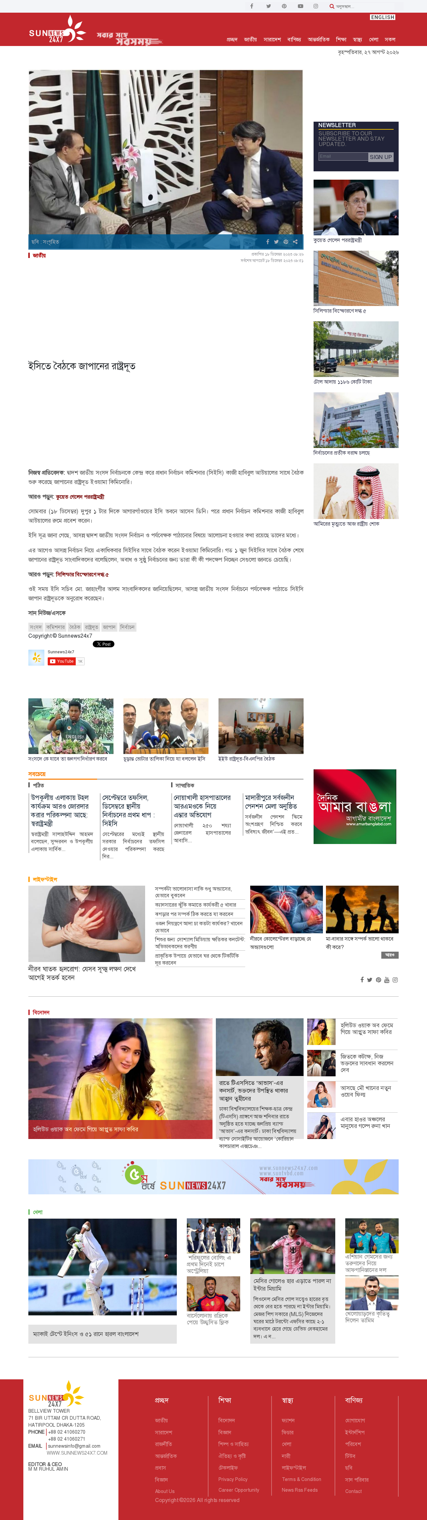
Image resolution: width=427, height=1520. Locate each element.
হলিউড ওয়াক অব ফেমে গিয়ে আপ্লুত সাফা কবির (367, 1028)
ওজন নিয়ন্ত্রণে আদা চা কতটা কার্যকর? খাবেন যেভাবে (199, 927)
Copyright (166, 1500)
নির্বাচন (127, 627)
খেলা (373, 39)
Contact (353, 1491)
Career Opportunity (239, 1490)
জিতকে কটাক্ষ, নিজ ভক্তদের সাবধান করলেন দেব (367, 1063)
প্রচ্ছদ (232, 39)
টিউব (350, 1456)
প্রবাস (160, 1467)
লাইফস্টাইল (45, 879)
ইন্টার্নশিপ (355, 1432)
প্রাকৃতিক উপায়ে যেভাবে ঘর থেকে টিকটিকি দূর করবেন (197, 959)
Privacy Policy (233, 1479)
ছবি (349, 1467)
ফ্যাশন (288, 1420)
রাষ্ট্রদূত (91, 627)
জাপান (109, 627)
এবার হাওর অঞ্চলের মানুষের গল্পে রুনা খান (365, 1122)
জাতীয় (250, 39)
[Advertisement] (166, 310)
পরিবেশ (353, 1444)
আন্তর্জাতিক (319, 39)
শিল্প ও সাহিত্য (234, 1444)
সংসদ (36, 627)
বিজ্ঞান (161, 1479)
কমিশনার (55, 627)
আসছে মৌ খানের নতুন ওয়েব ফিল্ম (366, 1091)
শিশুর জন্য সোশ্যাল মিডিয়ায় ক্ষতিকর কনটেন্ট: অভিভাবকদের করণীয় (200, 943)
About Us (164, 1491)
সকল (390, 39)
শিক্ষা (341, 39)
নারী (286, 1456)
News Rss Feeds (300, 1490)
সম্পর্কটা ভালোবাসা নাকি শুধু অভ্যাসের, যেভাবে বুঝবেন (193, 892)
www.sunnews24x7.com (77, 1453)
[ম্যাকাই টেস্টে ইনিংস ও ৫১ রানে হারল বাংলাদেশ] (102, 1266)
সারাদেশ (272, 39)
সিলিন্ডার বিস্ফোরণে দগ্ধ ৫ (82, 574)
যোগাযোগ (355, 1420)
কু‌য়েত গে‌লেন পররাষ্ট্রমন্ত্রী (80, 496)
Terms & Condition (301, 1479)
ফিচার (288, 1432)
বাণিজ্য (294, 39)
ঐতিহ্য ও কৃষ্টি (232, 1456)
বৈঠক (74, 627)
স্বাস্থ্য (357, 39)
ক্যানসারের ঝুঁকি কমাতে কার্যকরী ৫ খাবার (195, 905)
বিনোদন (41, 1012)
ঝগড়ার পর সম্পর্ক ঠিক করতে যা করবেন (194, 914)
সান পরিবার (357, 1479)
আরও (390, 955)
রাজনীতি (163, 1444)
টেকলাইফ (228, 1467)
